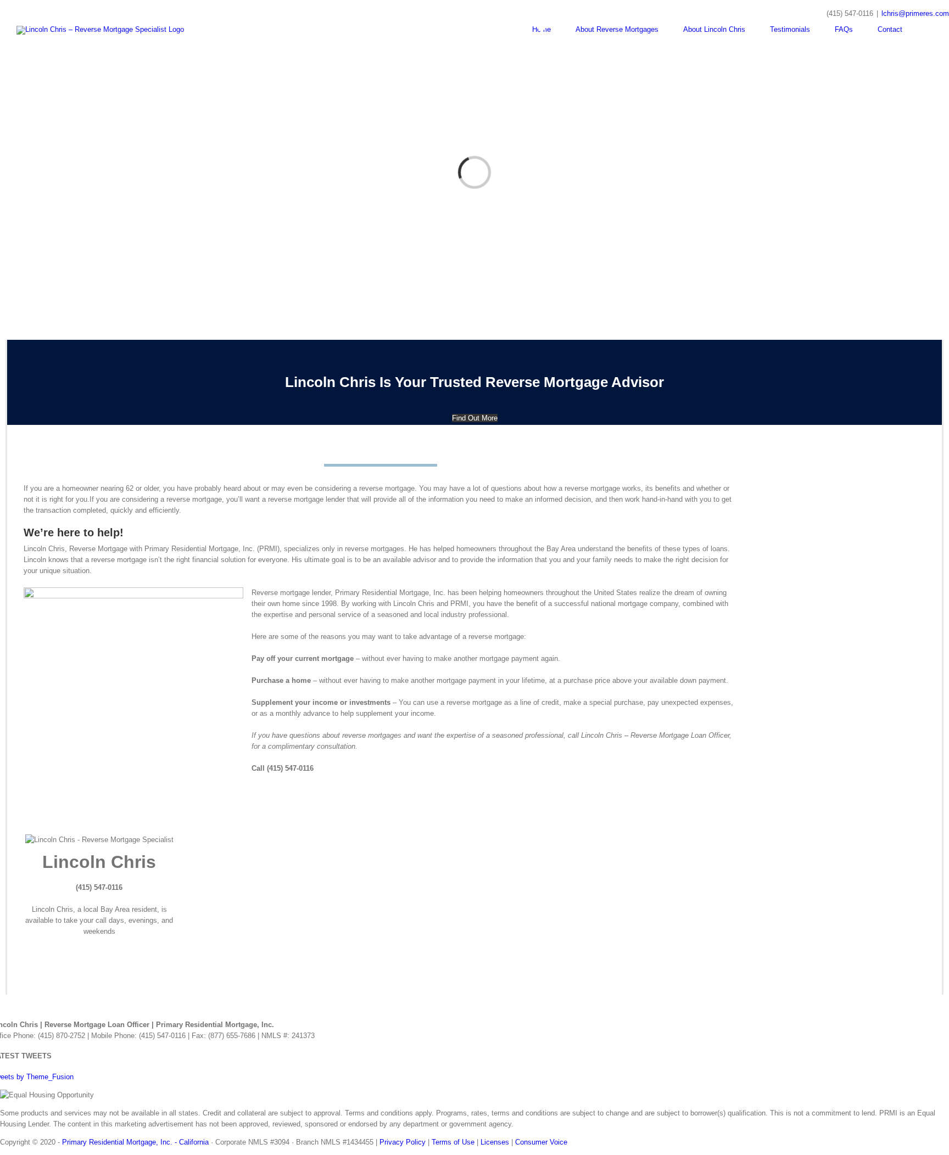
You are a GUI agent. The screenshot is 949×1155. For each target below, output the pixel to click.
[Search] (930, 29)
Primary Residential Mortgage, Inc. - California (135, 1142)
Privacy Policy (402, 1142)
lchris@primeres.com (915, 13)
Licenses (495, 1142)
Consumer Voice (541, 1142)
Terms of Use (453, 1142)
